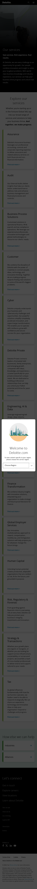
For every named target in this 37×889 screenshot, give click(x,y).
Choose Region (10, 465)
